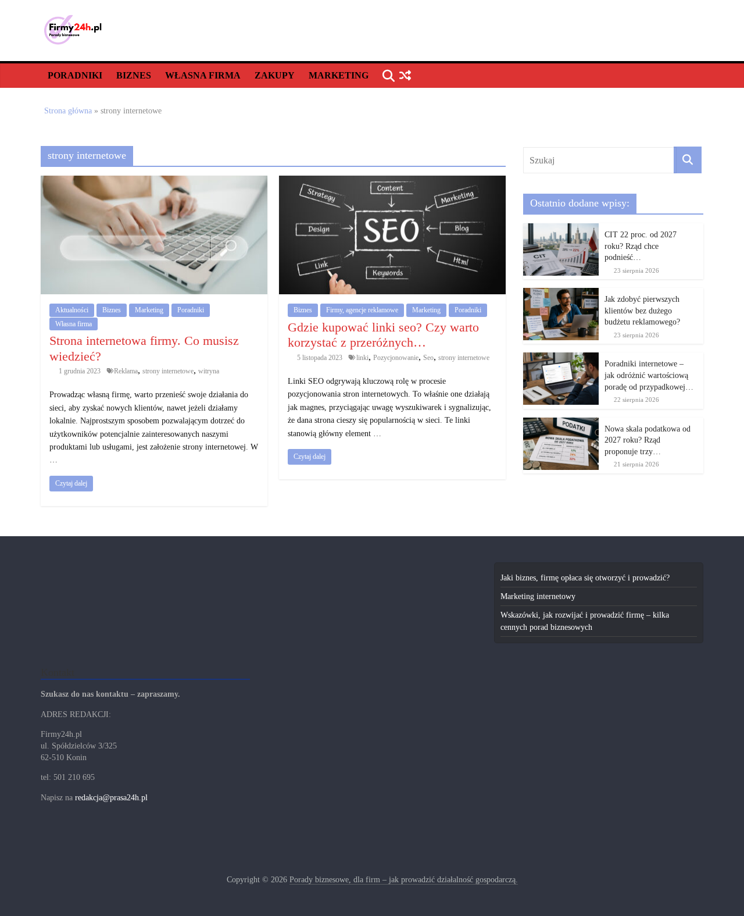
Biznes (133, 75)
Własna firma (203, 75)
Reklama (126, 371)
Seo (428, 358)
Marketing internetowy (537, 596)
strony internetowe (168, 371)
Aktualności (71, 310)
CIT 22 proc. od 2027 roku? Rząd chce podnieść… (640, 246)
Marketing (339, 75)
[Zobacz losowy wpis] (405, 76)
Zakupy (275, 75)
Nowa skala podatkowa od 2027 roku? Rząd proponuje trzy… (647, 440)
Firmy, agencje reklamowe (362, 310)
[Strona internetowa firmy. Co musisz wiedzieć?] (154, 182)
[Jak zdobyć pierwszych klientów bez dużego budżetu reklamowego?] (561, 294)
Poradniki (75, 75)
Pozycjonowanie (396, 358)
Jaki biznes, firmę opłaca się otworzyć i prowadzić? (585, 577)
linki (362, 358)
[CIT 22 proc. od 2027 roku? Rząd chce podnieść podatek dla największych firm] (561, 229)
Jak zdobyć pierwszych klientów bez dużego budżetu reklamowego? (642, 310)
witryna (208, 371)
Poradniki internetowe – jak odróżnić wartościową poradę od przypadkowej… (648, 375)
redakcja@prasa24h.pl (111, 797)
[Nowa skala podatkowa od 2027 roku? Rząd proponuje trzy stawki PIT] (561, 424)
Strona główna (68, 110)
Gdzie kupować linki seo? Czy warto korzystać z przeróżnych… (383, 335)
